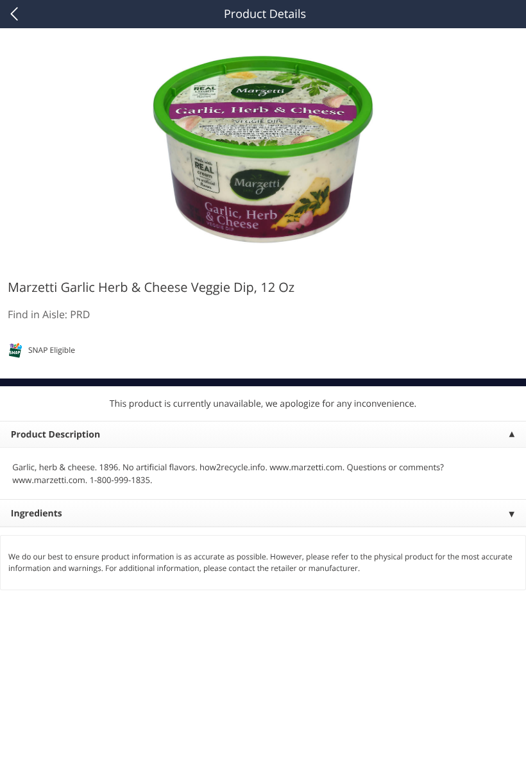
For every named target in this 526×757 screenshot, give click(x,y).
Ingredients (36, 513)
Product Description (55, 435)
